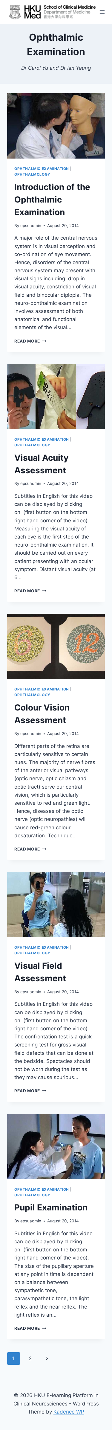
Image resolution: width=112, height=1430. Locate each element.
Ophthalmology (32, 174)
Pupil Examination (51, 1207)
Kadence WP (68, 1412)
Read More (30, 341)
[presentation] (56, 126)
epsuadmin (30, 225)
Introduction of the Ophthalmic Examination (52, 199)
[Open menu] (102, 11)
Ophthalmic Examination (41, 168)
